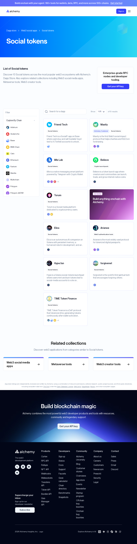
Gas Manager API (45, 501)
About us (97, 456)
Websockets (46, 478)
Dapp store (11, 30)
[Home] (13, 11)
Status (61, 461)
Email (113, 465)
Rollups (44, 465)
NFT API (45, 469)
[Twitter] (17, 467)
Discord (114, 469)
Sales (113, 456)
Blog (78, 464)
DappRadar (86, 387)
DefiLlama (77, 387)
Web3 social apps (29, 30)
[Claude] (116, 532)
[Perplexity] (108, 532)
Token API (45, 489)
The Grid (46, 387)
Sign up (62, 456)
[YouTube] (29, 467)
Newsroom (99, 469)
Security (97, 478)
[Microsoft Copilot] (112, 532)
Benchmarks (64, 493)
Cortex (44, 456)
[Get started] (68, 3)
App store (80, 480)
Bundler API (46, 494)
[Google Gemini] (104, 532)
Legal (96, 482)
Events (79, 484)
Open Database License (65, 387)
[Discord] (17, 473)
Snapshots (63, 497)
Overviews (81, 476)
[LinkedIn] (23, 467)
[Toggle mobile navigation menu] (129, 11)
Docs (61, 465)
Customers (99, 465)
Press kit (97, 473)
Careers (97, 461)
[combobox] (101, 111)
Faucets (62, 473)
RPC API (45, 461)
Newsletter (81, 488)
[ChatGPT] (99, 532)
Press (113, 461)
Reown (92, 387)
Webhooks (46, 473)
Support (62, 469)
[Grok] (120, 532)
